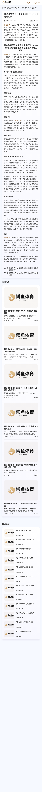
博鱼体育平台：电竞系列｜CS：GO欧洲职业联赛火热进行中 (20, 389)
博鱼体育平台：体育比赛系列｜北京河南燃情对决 (23, 274)
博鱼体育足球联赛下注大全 (24, 594)
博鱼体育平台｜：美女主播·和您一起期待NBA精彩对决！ (21, 428)
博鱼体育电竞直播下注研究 (24, 576)
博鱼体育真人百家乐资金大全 (25, 539)
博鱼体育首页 (6, 8)
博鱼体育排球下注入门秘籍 (24, 622)
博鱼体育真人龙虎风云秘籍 (24, 567)
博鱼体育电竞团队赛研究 (23, 631)
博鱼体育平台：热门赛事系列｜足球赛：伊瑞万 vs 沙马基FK (20, 350)
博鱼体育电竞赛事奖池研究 (24, 558)
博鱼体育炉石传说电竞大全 (24, 530)
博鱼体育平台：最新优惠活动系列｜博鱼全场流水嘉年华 (23, 269)
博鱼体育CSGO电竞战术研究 (25, 604)
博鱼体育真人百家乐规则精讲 (25, 613)
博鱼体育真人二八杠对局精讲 (25, 585)
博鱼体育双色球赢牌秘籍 (23, 549)
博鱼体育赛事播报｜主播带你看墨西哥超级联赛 (20, 505)
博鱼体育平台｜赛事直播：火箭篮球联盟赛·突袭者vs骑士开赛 (20, 466)
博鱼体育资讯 (16, 8)
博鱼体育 (7, 25)
